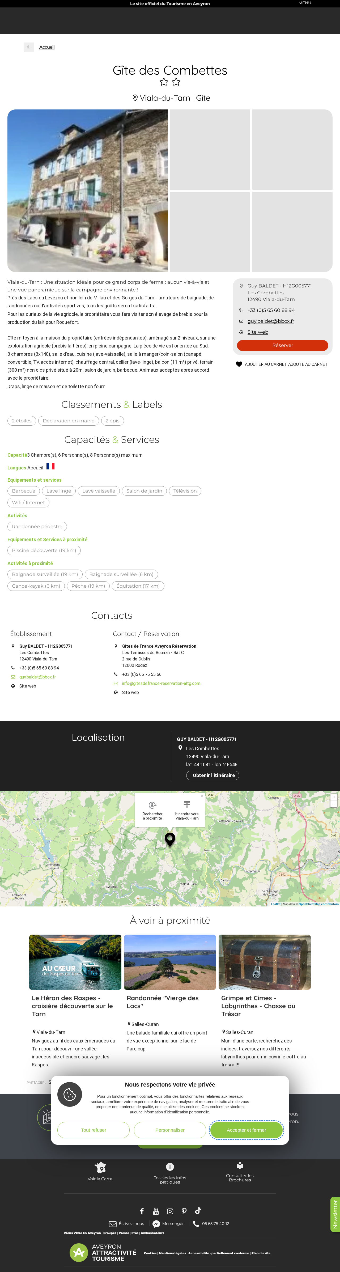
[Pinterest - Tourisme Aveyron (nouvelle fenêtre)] (184, 1210)
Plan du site (261, 1253)
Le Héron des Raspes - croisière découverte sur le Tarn (72, 1006)
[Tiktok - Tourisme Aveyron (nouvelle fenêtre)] (198, 1210)
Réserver (282, 345)
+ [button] (334, 797)
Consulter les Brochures (240, 1177)
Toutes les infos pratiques (170, 1179)
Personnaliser (170, 1130)
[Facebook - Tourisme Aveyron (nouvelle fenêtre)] (142, 1210)
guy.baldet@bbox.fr (271, 321)
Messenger (173, 1223)
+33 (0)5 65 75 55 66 (142, 674)
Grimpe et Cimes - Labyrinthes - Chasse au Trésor (258, 1006)
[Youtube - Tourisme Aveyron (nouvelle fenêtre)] (156, 1210)
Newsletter (335, 1214)
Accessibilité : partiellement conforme (218, 1253)
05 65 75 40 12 (215, 1223)
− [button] (334, 804)
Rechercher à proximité (153, 816)
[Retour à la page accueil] (29, 47)
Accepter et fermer (246, 1130)
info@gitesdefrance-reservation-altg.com (161, 683)
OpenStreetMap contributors (319, 904)
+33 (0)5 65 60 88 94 (271, 310)
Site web (258, 332)
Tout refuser (93, 1130)
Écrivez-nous (131, 1223)
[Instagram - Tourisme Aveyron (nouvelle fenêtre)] (170, 1210)
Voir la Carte (100, 1178)
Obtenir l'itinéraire (214, 775)
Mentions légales (172, 1253)
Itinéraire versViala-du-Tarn (187, 816)
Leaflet (275, 904)
